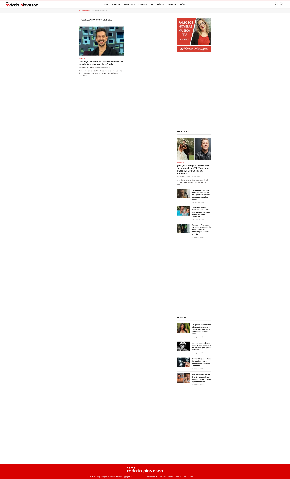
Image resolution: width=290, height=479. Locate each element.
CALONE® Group (93, 477)
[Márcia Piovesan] (20, 4)
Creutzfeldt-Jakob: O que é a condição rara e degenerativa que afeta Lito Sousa (201, 362)
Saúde (183, 4)
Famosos (143, 4)
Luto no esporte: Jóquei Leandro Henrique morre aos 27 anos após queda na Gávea (201, 346)
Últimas (172, 4)
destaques (181, 162)
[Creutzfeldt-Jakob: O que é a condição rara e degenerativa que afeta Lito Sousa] (183, 362)
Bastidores (129, 4)
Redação (182, 176)
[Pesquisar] (285, 4)
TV (152, 4)
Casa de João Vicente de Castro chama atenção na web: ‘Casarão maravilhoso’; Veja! (101, 62)
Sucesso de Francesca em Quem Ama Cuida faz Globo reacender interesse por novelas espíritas (201, 229)
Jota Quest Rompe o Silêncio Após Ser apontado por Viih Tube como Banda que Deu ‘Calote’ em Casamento (193, 169)
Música (160, 4)
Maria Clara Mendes (87, 67)
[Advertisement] (194, 91)
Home (94, 10)
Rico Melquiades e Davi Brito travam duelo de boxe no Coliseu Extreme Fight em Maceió (201, 378)
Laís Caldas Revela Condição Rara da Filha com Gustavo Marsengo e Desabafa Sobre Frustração (201, 212)
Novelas (116, 4)
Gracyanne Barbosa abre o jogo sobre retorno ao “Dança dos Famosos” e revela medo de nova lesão (201, 329)
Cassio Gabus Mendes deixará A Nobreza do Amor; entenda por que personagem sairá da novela (201, 194)
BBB (106, 4)
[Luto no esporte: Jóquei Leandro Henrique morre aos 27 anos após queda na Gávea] (183, 346)
